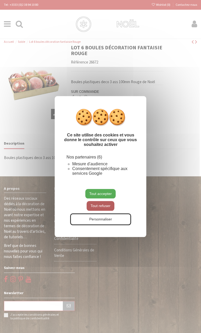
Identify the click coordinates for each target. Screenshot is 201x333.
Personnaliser (100, 219)
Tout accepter (100, 194)
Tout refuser (100, 206)
